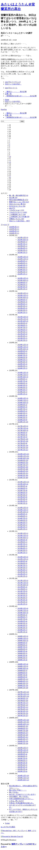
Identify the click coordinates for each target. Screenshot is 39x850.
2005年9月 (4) (22, 754)
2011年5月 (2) (22, 595)
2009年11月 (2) (22, 638)
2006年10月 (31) (23, 724)
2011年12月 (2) (22, 580)
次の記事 (21, 96)
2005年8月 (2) (22, 756)
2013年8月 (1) (22, 542)
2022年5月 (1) (22, 306)
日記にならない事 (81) (17, 204)
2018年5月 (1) (22, 413)
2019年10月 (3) (22, 377)
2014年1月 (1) (22, 529)
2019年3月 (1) (22, 390)
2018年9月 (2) (22, 405)
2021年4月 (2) (22, 334)
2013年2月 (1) (22, 550)
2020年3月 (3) (22, 364)
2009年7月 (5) (22, 647)
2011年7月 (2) (22, 591)
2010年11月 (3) (22, 610)
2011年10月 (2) (22, 585)
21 (10, 177)
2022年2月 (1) (22, 310)
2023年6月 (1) (22, 285)
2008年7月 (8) (22, 675)
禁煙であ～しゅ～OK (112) (19, 202)
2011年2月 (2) (22, 602)
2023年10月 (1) (22, 280)
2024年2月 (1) (22, 272)
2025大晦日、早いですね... (19, 796)
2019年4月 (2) (22, 387)
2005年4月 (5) (22, 765)
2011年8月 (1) (22, 589)
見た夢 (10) (13, 197)
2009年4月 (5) (22, 653)
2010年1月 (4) (22, 632)
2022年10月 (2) (22, 297)
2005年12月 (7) (22, 748)
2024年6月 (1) (22, 263)
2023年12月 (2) (22, 278)
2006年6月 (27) (22, 733)
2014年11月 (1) (22, 510)
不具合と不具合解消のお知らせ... (21, 803)
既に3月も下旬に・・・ (18, 790)
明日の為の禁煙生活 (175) (18, 200)
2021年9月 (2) (22, 323)
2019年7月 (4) (22, 381)
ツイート (11, 88)
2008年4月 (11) (22, 681)
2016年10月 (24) (23, 458)
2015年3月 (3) (22, 499)
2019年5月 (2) (22, 385)
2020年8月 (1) (22, 353)
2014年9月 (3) (22, 514)
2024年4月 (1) (22, 267)
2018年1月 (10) (22, 422)
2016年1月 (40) (22, 477)
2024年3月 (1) (22, 270)
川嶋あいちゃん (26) (16, 219)
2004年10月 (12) (23, 780)
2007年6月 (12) (22, 705)
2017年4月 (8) (22, 443)
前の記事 (16, 91)
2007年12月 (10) (23, 692)
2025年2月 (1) (22, 250)
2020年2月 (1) (22, 366)
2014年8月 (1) (22, 516)
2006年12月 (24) (23, 720)
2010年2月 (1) (22, 630)
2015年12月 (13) (23, 482)
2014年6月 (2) (22, 520)
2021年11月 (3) (22, 319)
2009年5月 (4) (22, 651)
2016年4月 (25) (22, 471)
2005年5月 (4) (22, 763)
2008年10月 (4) (22, 668)
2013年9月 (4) (22, 540)
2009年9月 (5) (22, 643)
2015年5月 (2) (22, 495)
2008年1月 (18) (22, 688)
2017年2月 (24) (22, 447)
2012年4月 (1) (22, 570)
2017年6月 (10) (22, 439)
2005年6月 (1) (22, 760)
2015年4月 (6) (22, 497)
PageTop (4, 109)
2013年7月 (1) (22, 544)
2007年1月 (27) (22, 715)
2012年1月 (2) (22, 576)
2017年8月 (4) (22, 435)
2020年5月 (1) (22, 360)
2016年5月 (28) (22, 469)
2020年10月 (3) (22, 349)
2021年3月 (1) (22, 336)
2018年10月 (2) (22, 402)
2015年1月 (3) (22, 503)
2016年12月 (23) (23, 454)
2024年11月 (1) (22, 259)
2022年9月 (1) (22, 300)
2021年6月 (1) (22, 330)
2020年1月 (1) (22, 368)
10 (10, 157)
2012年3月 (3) (22, 572)
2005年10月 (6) (22, 752)
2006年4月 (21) (22, 737)
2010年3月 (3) (22, 628)
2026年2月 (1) (14, 231)
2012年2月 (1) (22, 574)
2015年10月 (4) (22, 484)
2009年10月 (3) (22, 640)
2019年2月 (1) (22, 392)
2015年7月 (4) (22, 490)
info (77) (12, 208)
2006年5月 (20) (22, 735)
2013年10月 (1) (22, 538)
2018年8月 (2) (22, 407)
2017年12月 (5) (22, 426)
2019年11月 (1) (22, 375)
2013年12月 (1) (22, 533)
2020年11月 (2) (22, 347)
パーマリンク (13, 82)
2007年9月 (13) (22, 698)
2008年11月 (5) (22, 666)
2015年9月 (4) (22, 486)
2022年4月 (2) (22, 308)
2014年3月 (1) (22, 525)
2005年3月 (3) (22, 767)
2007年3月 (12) (22, 711)
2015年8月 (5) (22, 488)
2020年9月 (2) (22, 351)
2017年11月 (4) (22, 428)
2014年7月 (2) (22, 518)
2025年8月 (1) (22, 242)
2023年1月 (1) (22, 289)
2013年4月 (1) (22, 548)
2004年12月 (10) (23, 775)
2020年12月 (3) (22, 345)
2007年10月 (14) (23, 696)
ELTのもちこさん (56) (17, 206)
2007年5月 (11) (22, 707)
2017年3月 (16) (22, 445)
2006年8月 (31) (22, 728)
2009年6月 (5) (22, 649)
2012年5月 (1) (22, 568)
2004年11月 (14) (23, 778)
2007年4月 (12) (22, 709)
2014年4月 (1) (22, 523)
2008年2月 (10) (22, 685)
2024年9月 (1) (22, 261)
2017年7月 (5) (22, 437)
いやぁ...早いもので (16, 801)
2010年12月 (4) (22, 608)
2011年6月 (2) (22, 593)
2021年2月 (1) (22, 338)
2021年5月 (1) (22, 332)
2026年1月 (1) (14, 233)
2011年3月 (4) (22, 600)
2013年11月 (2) (22, 535)
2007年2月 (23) (22, 713)
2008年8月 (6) (22, 673)
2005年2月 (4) (22, 769)
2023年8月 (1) (22, 282)
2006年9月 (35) (22, 726)
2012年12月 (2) (22, 557)
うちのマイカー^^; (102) (18, 212)
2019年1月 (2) (22, 394)
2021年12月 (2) (22, 317)
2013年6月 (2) (22, 546)
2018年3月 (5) (22, 417)
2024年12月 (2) (22, 257)
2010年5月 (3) (22, 623)
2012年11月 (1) (22, 559)
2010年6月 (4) (22, 621)
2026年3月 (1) (14, 229)
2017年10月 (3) (22, 430)
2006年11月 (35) (23, 722)
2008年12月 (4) (22, 664)
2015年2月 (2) (22, 501)
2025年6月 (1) (22, 246)
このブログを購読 (8, 827)
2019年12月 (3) (22, 372)
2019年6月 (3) (22, 383)
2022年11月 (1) (22, 295)
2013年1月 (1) (22, 553)
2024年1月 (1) (22, 274)
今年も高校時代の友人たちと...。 (21, 799)
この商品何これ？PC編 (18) (19, 216)
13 (10, 162)
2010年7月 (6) (22, 619)
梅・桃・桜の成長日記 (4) (18, 195)
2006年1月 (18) (22, 743)
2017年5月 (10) (22, 441)
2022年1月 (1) (22, 312)
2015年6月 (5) (22, 493)
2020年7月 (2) (22, 355)
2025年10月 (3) (22, 240)
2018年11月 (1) (22, 400)
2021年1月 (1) (22, 340)
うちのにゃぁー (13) (16, 210)
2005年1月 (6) (22, 771)
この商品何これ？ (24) (17, 214)
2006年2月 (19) (22, 741)
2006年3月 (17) (22, 739)
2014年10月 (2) (22, 512)
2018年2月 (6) (22, 420)
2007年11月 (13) (23, 694)
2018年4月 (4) (22, 415)
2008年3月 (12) (22, 683)
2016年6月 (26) (22, 467)
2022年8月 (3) (22, 302)
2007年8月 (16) (22, 700)
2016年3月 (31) (22, 473)
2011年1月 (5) (22, 604)
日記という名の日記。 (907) (19, 221)
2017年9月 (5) (22, 432)
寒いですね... (14, 792)
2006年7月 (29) (22, 730)
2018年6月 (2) (22, 411)
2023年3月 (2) (22, 287)
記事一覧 (8, 94)
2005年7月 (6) (22, 758)
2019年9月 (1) (22, 379)
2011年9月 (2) (22, 587)
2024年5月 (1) (22, 265)
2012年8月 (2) (22, 563)
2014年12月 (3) (22, 508)
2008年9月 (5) (22, 670)
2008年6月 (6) (22, 677)
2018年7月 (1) (22, 409)
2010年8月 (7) (22, 617)
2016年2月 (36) (22, 475)
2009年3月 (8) (22, 655)
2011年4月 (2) (22, 598)
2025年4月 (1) (22, 248)
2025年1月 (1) (22, 252)
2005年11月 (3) (22, 750)
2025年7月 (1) (22, 244)
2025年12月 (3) (22, 237)
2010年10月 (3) (22, 613)
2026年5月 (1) (14, 227)
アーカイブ (5, 225)
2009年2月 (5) (22, 658)
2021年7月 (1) (22, 327)
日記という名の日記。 (13, 84)
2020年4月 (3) (22, 362)
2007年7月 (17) (22, 703)
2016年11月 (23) (23, 456)
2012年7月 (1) (22, 565)
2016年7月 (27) (22, 465)
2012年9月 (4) (22, 561)
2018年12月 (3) (22, 398)
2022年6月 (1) (22, 304)
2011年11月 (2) (22, 583)
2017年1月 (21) (22, 450)
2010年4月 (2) (22, 625)
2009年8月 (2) (22, 645)
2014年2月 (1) (22, 527)
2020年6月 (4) (22, 357)
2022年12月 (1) (22, 293)
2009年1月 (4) (22, 660)
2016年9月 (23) (22, 460)
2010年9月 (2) (22, 615)
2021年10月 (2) (22, 321)
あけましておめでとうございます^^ (22, 794)
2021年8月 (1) (22, 325)
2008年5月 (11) (22, 679)
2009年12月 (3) (22, 636)
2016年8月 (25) (22, 462)
